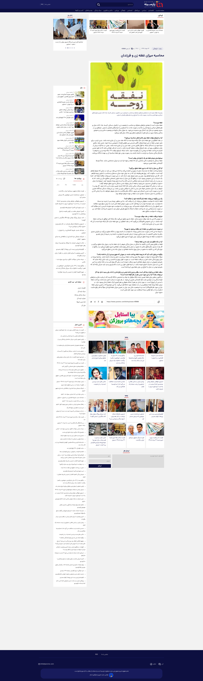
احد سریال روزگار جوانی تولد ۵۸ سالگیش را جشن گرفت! (98, 415)
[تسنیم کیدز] (126, 320)
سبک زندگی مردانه (80, 295)
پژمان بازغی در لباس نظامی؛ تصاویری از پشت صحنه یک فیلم (136, 384)
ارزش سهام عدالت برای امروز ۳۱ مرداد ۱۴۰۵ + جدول (70, 382)
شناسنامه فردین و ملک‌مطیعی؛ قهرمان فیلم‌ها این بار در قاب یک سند (136, 358)
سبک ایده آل (82, 291)
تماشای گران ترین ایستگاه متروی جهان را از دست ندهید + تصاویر (69, 43)
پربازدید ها (78, 178)
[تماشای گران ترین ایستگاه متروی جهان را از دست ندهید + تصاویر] (69, 29)
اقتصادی (151, 10)
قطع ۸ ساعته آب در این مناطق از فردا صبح (72, 385)
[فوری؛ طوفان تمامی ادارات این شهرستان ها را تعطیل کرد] (136, 24)
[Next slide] (84, 29)
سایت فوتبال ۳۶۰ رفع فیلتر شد (65, 118)
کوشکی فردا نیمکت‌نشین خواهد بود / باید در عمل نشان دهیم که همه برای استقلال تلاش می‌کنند (65, 126)
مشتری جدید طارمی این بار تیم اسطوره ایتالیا (72, 436)
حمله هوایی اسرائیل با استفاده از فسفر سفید (72, 439)
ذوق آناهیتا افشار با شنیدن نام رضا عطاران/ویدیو (71, 461)
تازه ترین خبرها (81, 302)
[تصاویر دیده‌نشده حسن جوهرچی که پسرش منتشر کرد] (136, 405)
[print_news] (102, 302)
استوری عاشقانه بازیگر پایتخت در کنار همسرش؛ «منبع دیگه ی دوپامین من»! (117, 416)
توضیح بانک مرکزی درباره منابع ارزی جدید (73, 432)
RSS (42, 4)
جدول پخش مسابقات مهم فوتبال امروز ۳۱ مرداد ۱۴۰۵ (69, 490)
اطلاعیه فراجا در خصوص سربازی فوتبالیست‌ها (72, 452)
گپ (162, 664)
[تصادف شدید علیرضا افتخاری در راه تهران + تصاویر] (154, 24)
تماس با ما (47, 4)
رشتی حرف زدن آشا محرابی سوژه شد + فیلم (72, 394)
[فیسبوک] (98, 302)
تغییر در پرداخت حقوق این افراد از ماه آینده (72, 468)
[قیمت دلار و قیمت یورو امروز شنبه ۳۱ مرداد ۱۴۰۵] (117, 24)
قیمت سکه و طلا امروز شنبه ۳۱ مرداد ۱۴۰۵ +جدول (98, 31)
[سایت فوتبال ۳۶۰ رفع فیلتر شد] (79, 118)
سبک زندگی (98, 10)
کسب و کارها (79, 10)
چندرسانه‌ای (89, 10)
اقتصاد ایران (82, 288)
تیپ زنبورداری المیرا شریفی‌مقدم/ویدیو (72, 207)
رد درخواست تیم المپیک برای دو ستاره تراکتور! (72, 464)
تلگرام (154, 664)
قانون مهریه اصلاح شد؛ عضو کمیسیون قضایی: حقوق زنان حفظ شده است (66, 95)
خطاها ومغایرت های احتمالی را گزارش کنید (73, 366)
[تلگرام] (95, 302)
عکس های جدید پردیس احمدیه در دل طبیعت (99, 383)
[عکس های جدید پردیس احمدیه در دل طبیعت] (98, 373)
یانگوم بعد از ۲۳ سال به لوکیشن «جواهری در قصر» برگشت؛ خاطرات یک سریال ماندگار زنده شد (117, 359)
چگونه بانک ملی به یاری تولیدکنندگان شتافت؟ (72, 538)
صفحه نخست (160, 10)
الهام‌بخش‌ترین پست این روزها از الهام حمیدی (156, 415)
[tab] (74, 47)
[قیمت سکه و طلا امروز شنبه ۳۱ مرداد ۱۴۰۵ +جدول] (98, 24)
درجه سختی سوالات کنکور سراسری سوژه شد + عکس (66, 111)
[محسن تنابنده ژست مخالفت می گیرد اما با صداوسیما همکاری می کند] (117, 373)
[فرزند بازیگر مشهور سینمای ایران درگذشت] (136, 429)
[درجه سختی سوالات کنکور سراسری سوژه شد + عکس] (79, 110)
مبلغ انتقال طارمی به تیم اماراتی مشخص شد (72, 336)
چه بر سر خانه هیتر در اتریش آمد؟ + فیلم (73, 401)
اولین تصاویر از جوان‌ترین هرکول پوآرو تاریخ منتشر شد (99, 358)
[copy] (158, 302)
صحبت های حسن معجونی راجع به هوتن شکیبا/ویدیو (70, 574)
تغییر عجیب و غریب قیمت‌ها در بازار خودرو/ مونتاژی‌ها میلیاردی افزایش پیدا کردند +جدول (98, 441)
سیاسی (144, 10)
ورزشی (117, 10)
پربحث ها (59, 179)
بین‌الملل (137, 10)
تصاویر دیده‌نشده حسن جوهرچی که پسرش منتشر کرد (137, 416)
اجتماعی (130, 10)
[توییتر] (91, 302)
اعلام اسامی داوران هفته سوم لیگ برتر (65, 141)
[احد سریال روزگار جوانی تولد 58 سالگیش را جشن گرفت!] (98, 405)
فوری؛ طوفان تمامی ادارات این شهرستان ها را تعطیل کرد (136, 31)
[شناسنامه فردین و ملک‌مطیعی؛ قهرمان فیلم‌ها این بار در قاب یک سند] (136, 347)
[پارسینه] (152, 4)
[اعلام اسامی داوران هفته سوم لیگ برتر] (79, 140)
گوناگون (160, 16)
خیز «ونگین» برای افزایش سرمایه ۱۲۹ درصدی (72, 571)
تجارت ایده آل (81, 298)
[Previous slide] (55, 29)
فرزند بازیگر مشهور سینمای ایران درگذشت (136, 439)
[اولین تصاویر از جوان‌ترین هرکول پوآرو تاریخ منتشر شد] (98, 347)
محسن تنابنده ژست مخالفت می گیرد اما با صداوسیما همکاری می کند (117, 384)
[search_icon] (98, 5)
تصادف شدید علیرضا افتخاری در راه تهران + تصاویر (154, 31)
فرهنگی (123, 10)
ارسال (100, 466)
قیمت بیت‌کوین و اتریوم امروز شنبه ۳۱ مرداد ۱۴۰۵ (70, 363)
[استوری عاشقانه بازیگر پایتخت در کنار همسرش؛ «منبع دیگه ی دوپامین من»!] (117, 405)
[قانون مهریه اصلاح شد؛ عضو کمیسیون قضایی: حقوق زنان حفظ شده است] (79, 94)
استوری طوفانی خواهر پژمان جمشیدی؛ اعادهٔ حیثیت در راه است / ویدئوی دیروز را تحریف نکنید (155, 385)
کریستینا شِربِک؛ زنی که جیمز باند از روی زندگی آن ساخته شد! (65, 157)
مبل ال (83, 305)
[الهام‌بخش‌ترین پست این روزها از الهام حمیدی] (155, 405)
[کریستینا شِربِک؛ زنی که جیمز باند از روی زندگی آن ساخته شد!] (79, 156)
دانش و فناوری (108, 10)
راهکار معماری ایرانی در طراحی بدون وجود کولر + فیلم (70, 404)
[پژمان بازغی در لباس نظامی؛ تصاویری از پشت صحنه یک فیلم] (136, 373)
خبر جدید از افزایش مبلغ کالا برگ (75, 408)
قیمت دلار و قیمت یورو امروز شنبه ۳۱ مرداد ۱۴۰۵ (117, 31)
